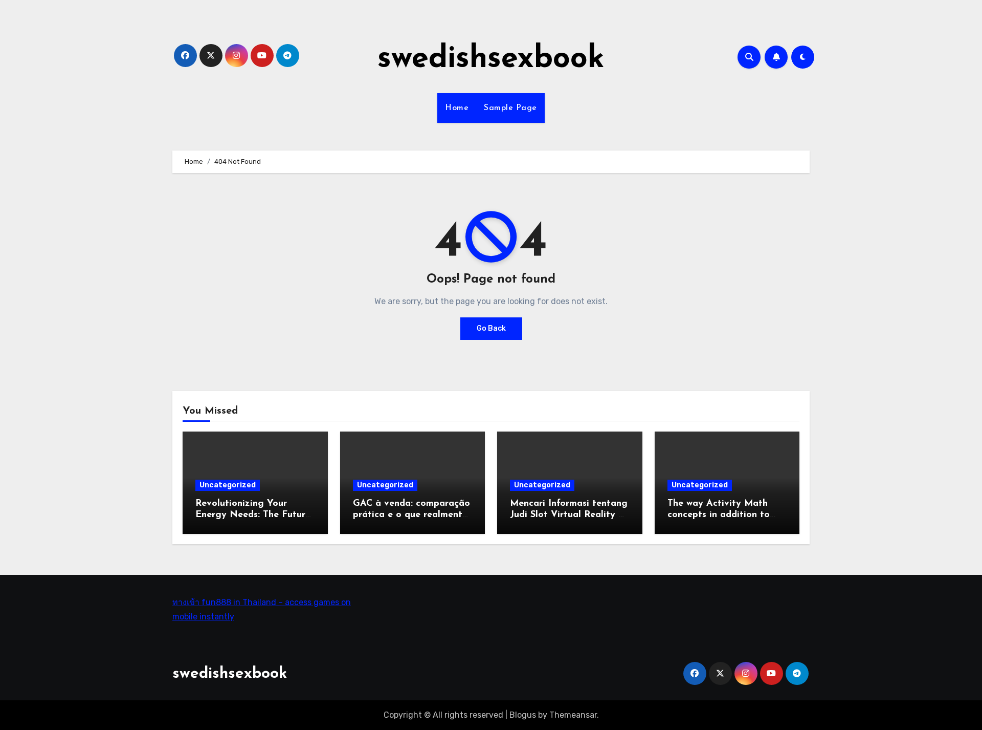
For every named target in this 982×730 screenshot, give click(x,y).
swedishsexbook (491, 59)
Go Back (491, 328)
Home (456, 108)
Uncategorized (227, 485)
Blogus (522, 715)
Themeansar (573, 715)
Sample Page (510, 108)
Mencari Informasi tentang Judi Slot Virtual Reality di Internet (569, 514)
